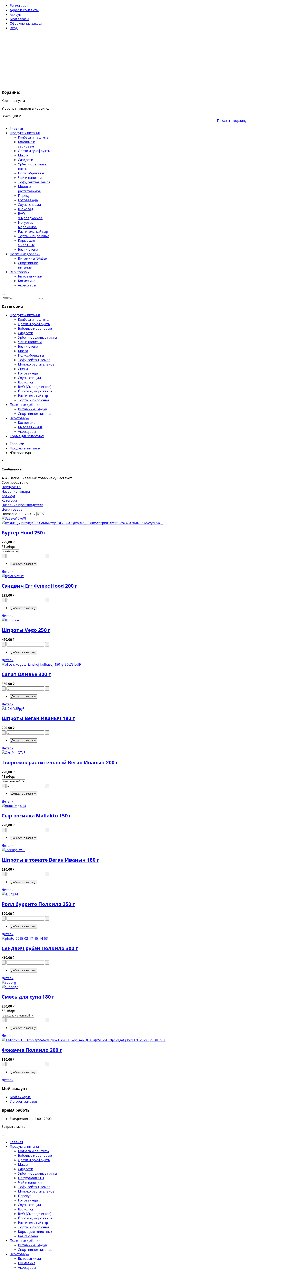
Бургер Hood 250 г (24, 532)
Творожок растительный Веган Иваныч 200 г (60, 762)
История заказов (23, 1101)
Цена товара (12, 509)
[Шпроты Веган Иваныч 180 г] (124, 708)
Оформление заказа (26, 23)
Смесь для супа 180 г (28, 996)
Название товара (16, 491)
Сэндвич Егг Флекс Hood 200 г (39, 585)
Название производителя (22, 505)
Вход (14, 28)
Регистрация (20, 5)
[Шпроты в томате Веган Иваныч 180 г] (124, 850)
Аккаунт (16, 14)
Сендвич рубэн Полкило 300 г (40, 948)
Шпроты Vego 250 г (26, 630)
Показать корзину (232, 120)
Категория (10, 500)
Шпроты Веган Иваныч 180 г (38, 718)
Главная (16, 444)
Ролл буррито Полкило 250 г (38, 904)
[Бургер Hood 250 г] (124, 520)
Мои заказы (19, 19)
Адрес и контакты (24, 10)
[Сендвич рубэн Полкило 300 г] (124, 938)
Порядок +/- (11, 487)
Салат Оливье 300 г (26, 674)
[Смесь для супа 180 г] (124, 984)
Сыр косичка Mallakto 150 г (36, 815)
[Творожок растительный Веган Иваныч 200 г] (124, 752)
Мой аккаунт (20, 1097)
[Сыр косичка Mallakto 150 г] (124, 806)
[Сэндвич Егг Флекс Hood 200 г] (124, 576)
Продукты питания (25, 448)
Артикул (8, 496)
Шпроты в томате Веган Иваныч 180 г (50, 859)
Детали (7, 571)
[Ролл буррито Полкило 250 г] (124, 894)
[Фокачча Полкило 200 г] (124, 1040)
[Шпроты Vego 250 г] (124, 620)
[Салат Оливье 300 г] (124, 664)
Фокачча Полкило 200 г (32, 1049)
